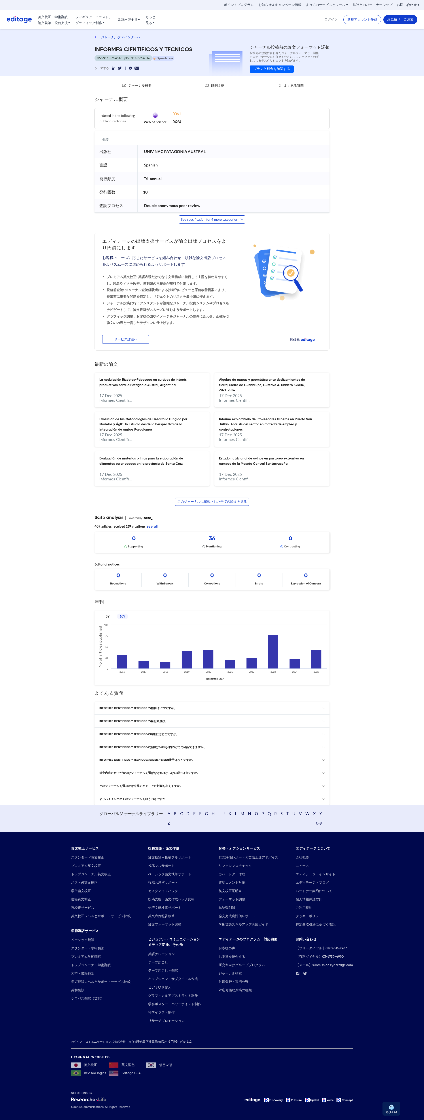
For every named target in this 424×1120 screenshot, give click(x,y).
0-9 (319, 823)
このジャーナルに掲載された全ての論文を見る (212, 501)
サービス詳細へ (125, 339)
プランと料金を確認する (272, 69)
